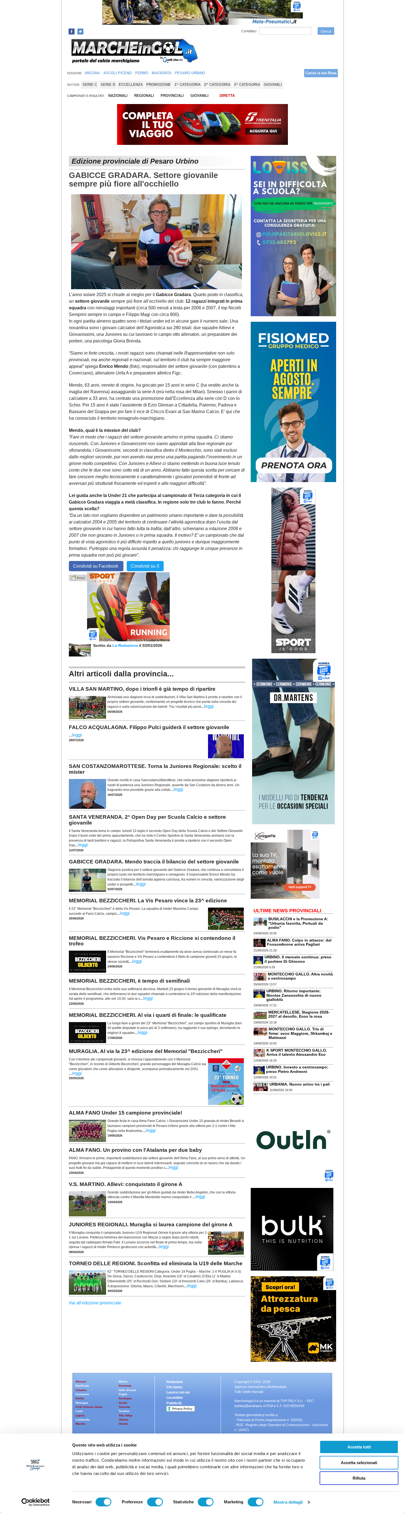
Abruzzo (80, 1381)
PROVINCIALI (172, 96)
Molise (123, 1381)
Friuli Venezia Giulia (88, 1406)
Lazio (79, 1411)
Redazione (174, 1382)
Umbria (123, 1419)
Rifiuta (359, 1478)
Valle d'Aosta (127, 1390)
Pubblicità (174, 1403)
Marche (80, 1423)
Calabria (81, 1390)
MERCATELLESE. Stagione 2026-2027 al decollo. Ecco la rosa (299, 1014)
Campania (82, 1394)
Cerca (326, 31)
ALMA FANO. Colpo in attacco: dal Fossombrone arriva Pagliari (299, 942)
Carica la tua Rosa (321, 73)
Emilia (79, 1398)
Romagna (81, 1402)
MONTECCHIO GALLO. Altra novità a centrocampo (300, 976)
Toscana (124, 1406)
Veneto (123, 1423)
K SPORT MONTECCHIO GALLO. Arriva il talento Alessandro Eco (296, 1052)
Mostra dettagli (288, 1502)
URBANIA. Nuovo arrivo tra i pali (299, 1084)
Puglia (123, 1394)
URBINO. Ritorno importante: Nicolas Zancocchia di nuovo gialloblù (294, 995)
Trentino (124, 1411)
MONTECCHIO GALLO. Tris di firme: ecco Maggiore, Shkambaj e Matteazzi (300, 1033)
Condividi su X (145, 566)
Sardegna (125, 1398)
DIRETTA (227, 96)
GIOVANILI (199, 96)
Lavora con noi (178, 1392)
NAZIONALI (118, 96)
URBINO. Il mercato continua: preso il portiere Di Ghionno (297, 959)
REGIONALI (144, 96)
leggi (209, 706)
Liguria (80, 1415)
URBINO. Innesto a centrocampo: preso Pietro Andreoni (297, 1069)
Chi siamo (174, 1387)
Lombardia (82, 1419)
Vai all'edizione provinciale (95, 1303)
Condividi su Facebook (96, 566)
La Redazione (125, 645)
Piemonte (125, 1385)
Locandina (174, 1398)
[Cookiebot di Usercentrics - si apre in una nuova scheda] (36, 1502)
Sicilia (123, 1402)
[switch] (155, 1502)
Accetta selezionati (359, 1462)
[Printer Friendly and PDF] (78, 577)
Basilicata (82, 1385)
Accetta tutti (359, 1447)
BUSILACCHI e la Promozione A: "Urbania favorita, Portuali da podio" (298, 923)
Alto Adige (126, 1415)
